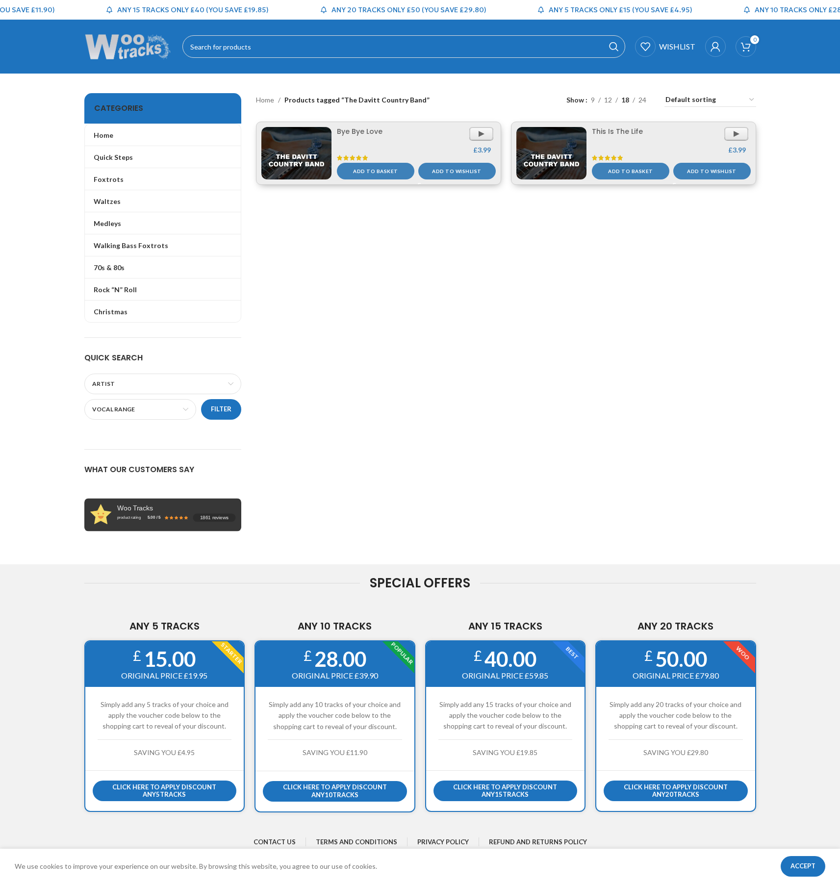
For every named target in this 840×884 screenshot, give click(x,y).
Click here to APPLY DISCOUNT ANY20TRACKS (676, 791)
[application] (481, 134)
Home (265, 100)
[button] (375, 171)
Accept (802, 866)
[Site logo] (128, 46)
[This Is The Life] (551, 153)
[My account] (715, 46)
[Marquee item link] (180, 9)
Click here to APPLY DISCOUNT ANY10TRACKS (335, 791)
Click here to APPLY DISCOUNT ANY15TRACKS (505, 791)
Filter (221, 409)
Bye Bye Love (359, 131)
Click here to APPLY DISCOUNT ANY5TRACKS (164, 791)
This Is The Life (617, 131)
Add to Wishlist (457, 171)
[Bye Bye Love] (296, 153)
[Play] (481, 137)
